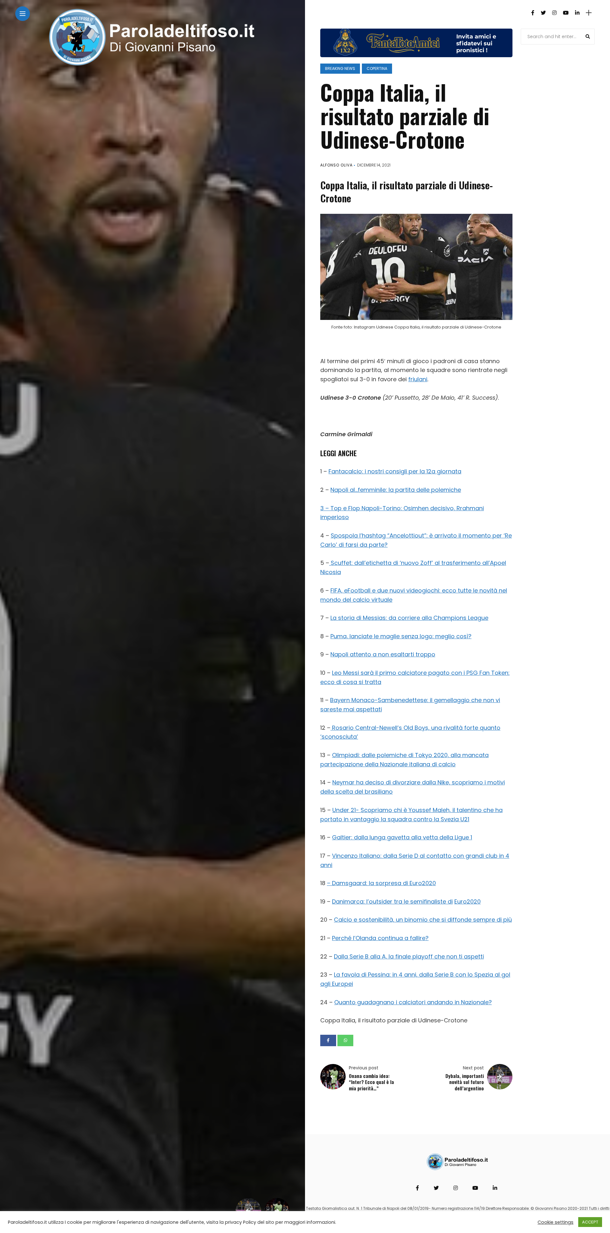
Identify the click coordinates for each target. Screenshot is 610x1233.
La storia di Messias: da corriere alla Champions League (409, 618)
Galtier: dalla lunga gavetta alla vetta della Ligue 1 (402, 837)
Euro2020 (467, 901)
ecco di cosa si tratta (350, 682)
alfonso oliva (336, 165)
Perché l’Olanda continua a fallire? (380, 938)
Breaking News (340, 68)
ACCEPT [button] (590, 1222)
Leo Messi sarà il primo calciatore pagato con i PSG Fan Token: (421, 673)
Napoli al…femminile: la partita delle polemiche (395, 490)
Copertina (377, 68)
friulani (417, 379)
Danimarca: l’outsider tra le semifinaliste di (392, 901)
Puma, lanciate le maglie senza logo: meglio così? (400, 636)
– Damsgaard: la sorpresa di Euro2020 (381, 883)
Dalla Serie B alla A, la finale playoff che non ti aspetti (409, 956)
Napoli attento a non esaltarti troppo (382, 654)
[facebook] (328, 1040)
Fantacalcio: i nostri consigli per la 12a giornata (395, 471)
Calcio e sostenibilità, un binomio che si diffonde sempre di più (423, 920)
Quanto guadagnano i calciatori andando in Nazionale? (413, 1002)
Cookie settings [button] (555, 1222)
